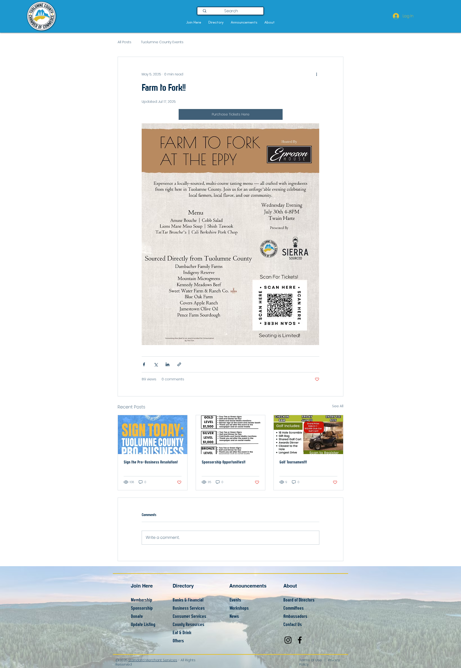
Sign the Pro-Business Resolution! (151, 462)
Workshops (239, 608)
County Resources (188, 624)
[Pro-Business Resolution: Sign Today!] (152, 434)
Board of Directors (299, 600)
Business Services (189, 608)
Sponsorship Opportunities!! (223, 462)
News (234, 616)
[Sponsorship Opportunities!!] (230, 434)
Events (235, 600)
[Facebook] (299, 640)
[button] (194, 22)
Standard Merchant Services (152, 660)
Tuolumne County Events (162, 42)
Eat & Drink (182, 633)
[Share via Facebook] (144, 364)
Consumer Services (189, 616)
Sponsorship (142, 608)
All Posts (124, 42)
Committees (293, 608)
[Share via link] (179, 364)
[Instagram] (288, 640)
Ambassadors (295, 616)
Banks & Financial (188, 600)
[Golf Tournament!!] (308, 434)
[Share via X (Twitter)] (155, 364)
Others (178, 641)
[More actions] (316, 74)
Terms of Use (310, 660)
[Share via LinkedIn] (167, 364)
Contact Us (292, 624)
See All (337, 406)
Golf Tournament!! (293, 462)
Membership (141, 600)
